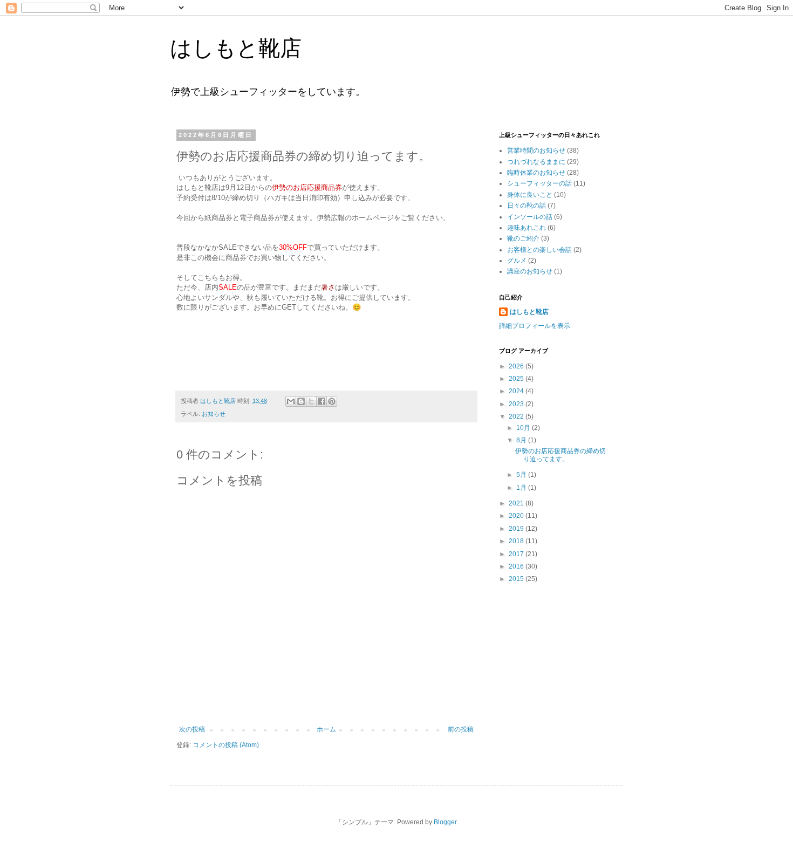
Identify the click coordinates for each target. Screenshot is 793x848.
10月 (524, 428)
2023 (517, 404)
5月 (522, 474)
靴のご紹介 (523, 238)
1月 (522, 487)
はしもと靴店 (236, 48)
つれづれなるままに (536, 162)
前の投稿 (461, 729)
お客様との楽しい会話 (539, 250)
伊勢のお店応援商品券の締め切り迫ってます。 (560, 454)
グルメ (517, 260)
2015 (517, 579)
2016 (517, 566)
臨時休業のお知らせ (536, 172)
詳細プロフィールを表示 (534, 326)
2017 (517, 554)
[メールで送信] (290, 401)
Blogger (445, 822)
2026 (517, 366)
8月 (522, 440)
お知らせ (213, 414)
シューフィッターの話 (539, 183)
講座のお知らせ (529, 271)
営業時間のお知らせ (536, 150)
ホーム (326, 729)
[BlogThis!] (301, 401)
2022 (517, 416)
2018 (517, 541)
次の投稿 (192, 729)
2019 (517, 528)
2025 (517, 378)
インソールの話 (529, 217)
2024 (517, 391)
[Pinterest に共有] (331, 401)
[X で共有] (311, 401)
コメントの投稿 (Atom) (226, 745)
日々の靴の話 (526, 205)
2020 (517, 515)
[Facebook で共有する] (321, 401)
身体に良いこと (529, 195)
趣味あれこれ (526, 227)
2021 (517, 503)
